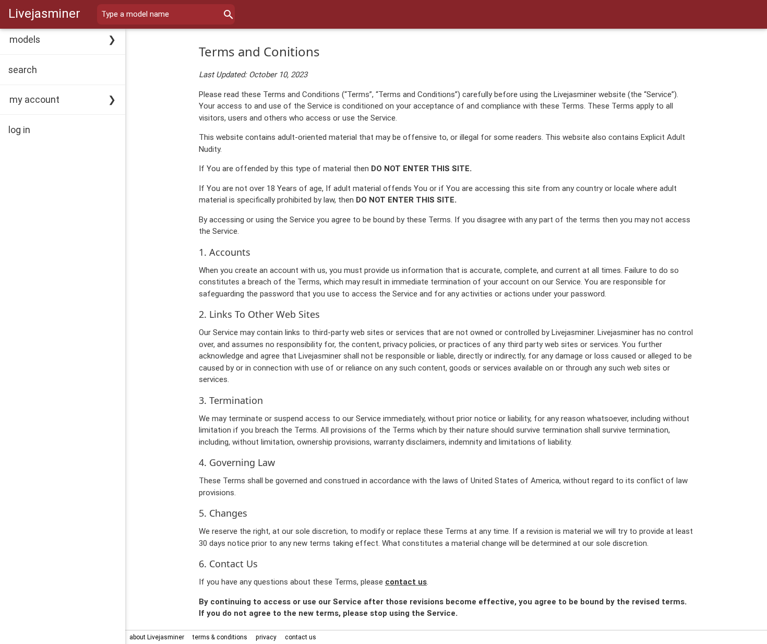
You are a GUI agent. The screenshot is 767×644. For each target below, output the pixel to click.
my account (34, 99)
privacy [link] (266, 637)
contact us (406, 582)
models (24, 39)
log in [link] (19, 130)
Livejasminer (44, 13)
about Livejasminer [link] (156, 637)
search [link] (22, 70)
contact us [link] (300, 637)
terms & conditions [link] (220, 637)
